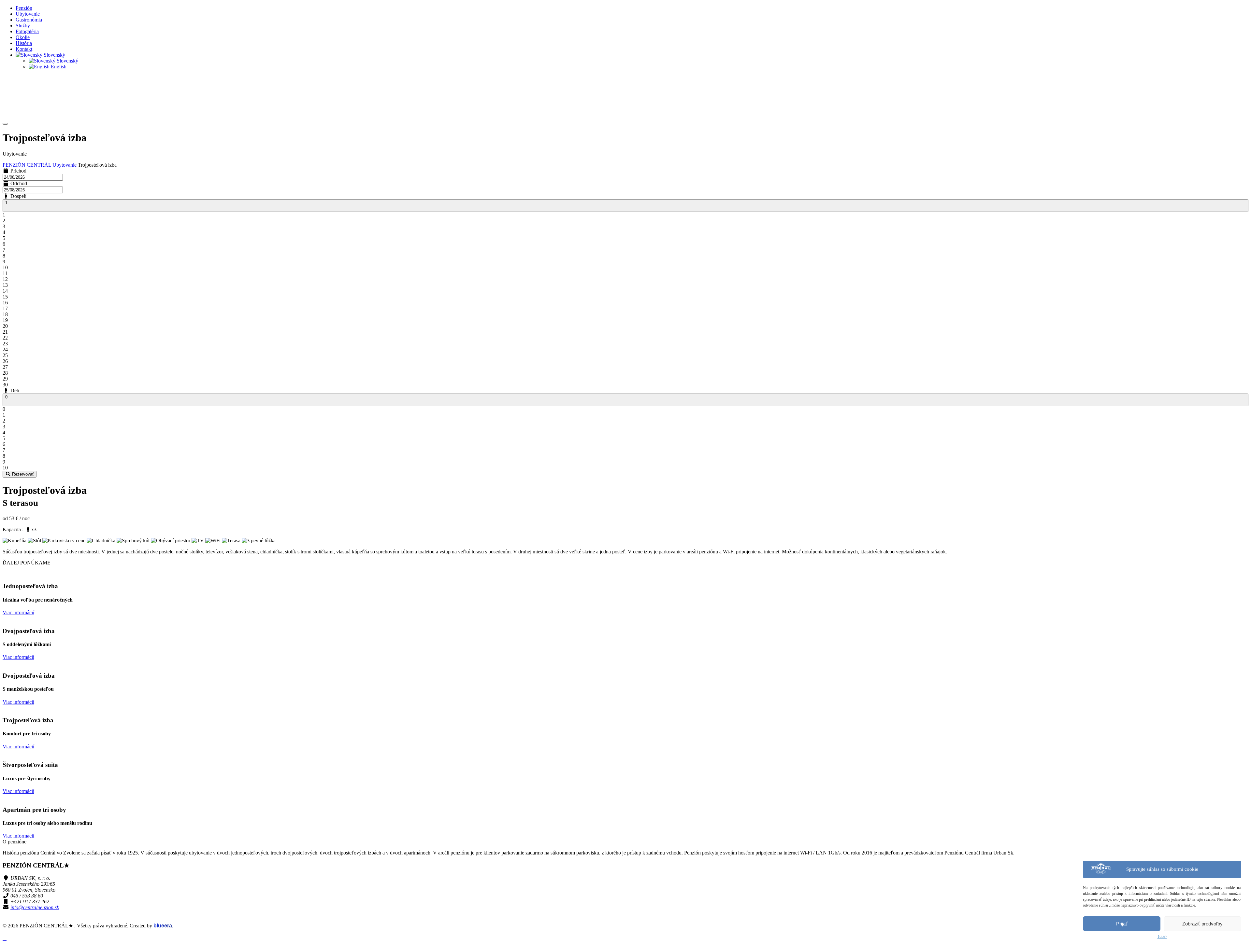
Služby (23, 25)
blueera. (163, 925)
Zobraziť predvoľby (1202, 923)
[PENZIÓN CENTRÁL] (46, 122)
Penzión (24, 8)
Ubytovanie (28, 14)
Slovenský (66, 60)
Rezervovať (22, 474)
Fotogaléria (27, 31)
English (58, 66)
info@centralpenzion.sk (34, 907)
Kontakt (24, 49)
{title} (1162, 936)
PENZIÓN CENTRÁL (27, 165)
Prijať (1122, 923)
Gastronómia (29, 19)
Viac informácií (18, 612)
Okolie (23, 37)
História (24, 43)
